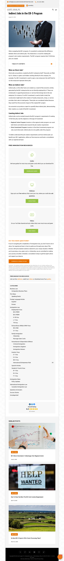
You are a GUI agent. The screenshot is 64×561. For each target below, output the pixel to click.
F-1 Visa (15, 376)
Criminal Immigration (19, 344)
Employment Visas (17, 309)
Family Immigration (17, 333)
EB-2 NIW (15, 328)
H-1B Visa (16, 317)
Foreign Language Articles (17, 299)
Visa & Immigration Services (54, 536)
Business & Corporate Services (54, 540)
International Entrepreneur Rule (33, 362)
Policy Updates (16, 381)
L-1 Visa (15, 320)
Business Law (14, 288)
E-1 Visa (15, 354)
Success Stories (14, 392)
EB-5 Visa (16, 360)
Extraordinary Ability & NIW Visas (21, 325)
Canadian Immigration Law (19, 387)
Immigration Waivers (19, 349)
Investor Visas (16, 352)
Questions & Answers (16, 390)
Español (14, 301)
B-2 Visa (15, 373)
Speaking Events (16, 296)
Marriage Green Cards (19, 338)
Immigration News (15, 379)
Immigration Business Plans (19, 291)
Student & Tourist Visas (18, 368)
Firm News (13, 294)
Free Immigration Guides (55, 547)
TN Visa (15, 322)
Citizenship (16, 336)
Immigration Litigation (19, 346)
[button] (56, 10)
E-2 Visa (15, 357)
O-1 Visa (15, 330)
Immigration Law (15, 307)
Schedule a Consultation (55, 551)
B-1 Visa (15, 370)
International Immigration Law (18, 384)
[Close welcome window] (62, 531)
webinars (19, 279)
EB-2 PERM (16, 312)
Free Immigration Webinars (54, 544)
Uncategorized (14, 395)
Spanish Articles (16, 365)
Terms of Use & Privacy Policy (37, 558)
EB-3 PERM (16, 314)
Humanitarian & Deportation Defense (22, 341)
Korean (14, 304)
